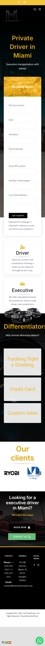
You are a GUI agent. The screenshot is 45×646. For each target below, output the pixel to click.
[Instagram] (38, 565)
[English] (3, 642)
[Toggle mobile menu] (40, 9)
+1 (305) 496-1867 (9, 566)
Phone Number (16, 149)
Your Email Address (18, 195)
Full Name (13, 134)
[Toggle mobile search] (35, 9)
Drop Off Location (17, 166)
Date (11, 119)
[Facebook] (34, 565)
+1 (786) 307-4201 (8, 573)
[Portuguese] (6, 642)
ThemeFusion (31, 613)
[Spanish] (10, 642)
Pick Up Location (16, 105)
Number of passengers (19, 180)
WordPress (34, 616)
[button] (6, 473)
